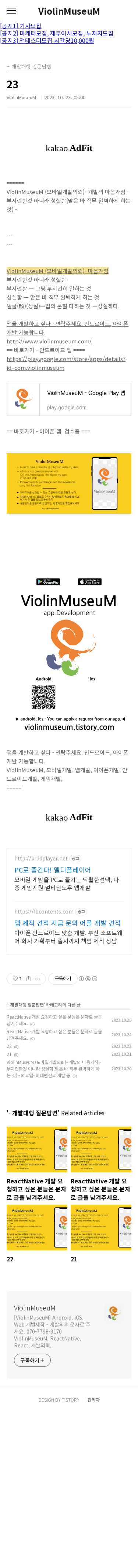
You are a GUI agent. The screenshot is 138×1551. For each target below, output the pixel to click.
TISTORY (70, 1399)
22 (9, 1046)
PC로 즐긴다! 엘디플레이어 (52, 869)
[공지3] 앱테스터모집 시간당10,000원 (47, 40)
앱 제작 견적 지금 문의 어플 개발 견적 (67, 922)
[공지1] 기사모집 (21, 25)
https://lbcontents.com (44, 911)
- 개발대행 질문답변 (26, 1004)
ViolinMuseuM (69, 10)
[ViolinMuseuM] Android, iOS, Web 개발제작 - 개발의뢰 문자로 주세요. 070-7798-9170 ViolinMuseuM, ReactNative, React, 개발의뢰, (52, 1331)
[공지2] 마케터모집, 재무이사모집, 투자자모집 (57, 33)
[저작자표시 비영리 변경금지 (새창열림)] (88, 979)
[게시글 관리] (37, 978)
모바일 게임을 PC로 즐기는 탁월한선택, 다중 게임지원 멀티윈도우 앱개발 (66, 883)
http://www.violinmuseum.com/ (49, 341)
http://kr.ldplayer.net (41, 858)
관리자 (94, 1399)
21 (9, 1054)
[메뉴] (11, 11)
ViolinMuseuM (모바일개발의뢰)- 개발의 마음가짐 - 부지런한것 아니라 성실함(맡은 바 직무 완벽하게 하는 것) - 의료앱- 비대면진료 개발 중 (54, 1068)
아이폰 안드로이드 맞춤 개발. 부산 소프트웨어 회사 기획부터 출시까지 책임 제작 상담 (68, 936)
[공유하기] (28, 978)
